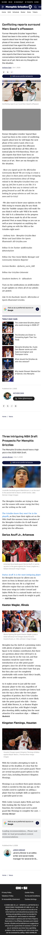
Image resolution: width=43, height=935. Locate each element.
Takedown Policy (7, 896)
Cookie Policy (29, 892)
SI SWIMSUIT (18, 2)
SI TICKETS (29, 2)
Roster (23, 12)
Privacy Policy (6, 892)
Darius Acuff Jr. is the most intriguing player (21, 575)
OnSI (9, 12)
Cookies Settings (30, 899)
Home (4, 12)
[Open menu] (3, 7)
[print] (15, 406)
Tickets (35, 12)
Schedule (16, 12)
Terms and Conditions (32, 896)
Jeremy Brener (7, 457)
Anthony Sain (6, 68)
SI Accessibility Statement (11, 899)
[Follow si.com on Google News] (37, 309)
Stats (29, 12)
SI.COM (4, 2)
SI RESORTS (38, 2)
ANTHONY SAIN (18, 393)
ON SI (10, 2)
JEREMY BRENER (19, 850)
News (11, 417)
